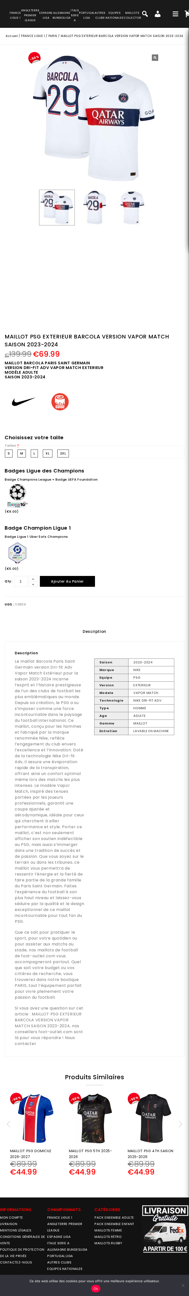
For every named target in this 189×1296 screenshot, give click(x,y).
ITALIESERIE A (75, 15)
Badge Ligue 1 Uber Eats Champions (36, 536)
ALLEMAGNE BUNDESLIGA (67, 1249)
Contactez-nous (16, 1262)
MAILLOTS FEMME (108, 1230)
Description (94, 631)
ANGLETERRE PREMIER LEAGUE (30, 15)
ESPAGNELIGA (46, 15)
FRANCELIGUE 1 (15, 15)
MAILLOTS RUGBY (108, 1243)
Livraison (8, 1224)
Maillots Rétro (108, 1236)
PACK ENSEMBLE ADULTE (114, 1217)
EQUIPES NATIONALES (65, 1268)
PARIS (52, 36)
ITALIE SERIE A (58, 1243)
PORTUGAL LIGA (60, 1256)
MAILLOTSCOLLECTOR (132, 15)
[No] (182, 1285)
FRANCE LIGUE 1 (33, 36)
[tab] (94, 631)
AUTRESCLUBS (100, 15)
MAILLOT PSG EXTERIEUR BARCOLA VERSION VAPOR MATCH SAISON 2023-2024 (48, 1020)
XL (47, 453)
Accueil (12, 36)
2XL (63, 453)
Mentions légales (16, 1230)
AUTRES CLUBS (59, 1262)
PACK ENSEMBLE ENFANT (114, 1224)
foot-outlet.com (38, 956)
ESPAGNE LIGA (59, 1236)
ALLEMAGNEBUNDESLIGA (62, 15)
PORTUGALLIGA (86, 15)
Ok (96, 1289)
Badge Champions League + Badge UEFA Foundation (51, 479)
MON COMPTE (11, 1217)
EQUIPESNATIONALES (115, 15)
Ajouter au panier (67, 581)
